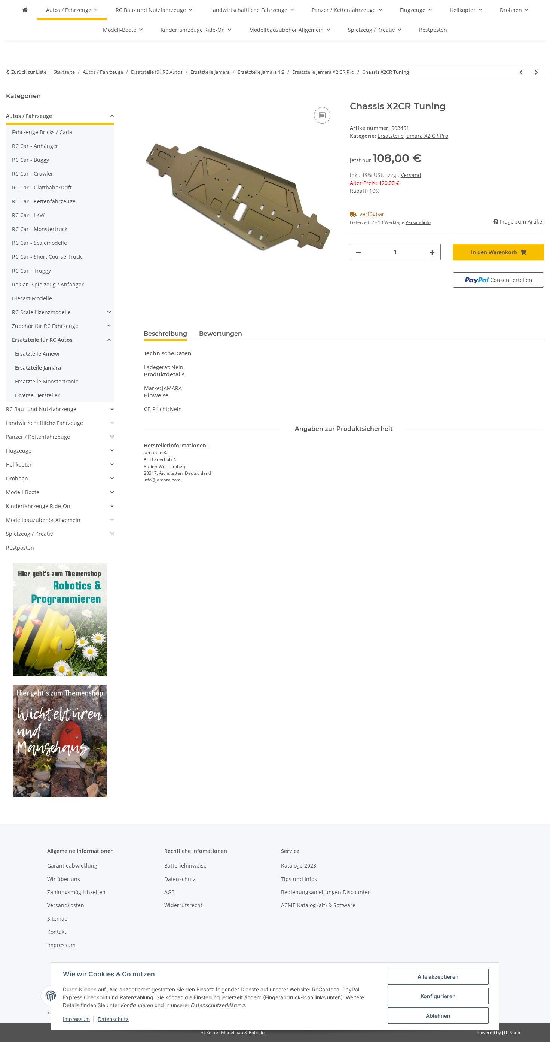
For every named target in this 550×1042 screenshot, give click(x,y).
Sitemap (57, 918)
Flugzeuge (18, 450)
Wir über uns (63, 878)
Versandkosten (65, 905)
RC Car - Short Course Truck (47, 256)
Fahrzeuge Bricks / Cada (42, 132)
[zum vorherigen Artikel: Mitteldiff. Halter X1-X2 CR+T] (521, 72)
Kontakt (56, 931)
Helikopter (19, 464)
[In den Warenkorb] (150, 97)
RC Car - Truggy (31, 270)
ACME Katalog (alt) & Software (318, 905)
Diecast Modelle (32, 298)
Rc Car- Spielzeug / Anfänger (48, 284)
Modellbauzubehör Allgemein (43, 519)
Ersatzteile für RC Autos (42, 339)
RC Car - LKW (28, 215)
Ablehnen (438, 1015)
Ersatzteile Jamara (38, 367)
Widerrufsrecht (183, 905)
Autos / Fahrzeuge (29, 115)
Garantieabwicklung (72, 865)
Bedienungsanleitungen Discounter (325, 892)
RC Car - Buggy (30, 159)
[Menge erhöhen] (432, 252)
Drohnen (17, 478)
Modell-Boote (22, 492)
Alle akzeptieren (438, 976)
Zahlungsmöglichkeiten (76, 892)
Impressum (76, 1019)
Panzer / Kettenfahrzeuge (38, 436)
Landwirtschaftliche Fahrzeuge (44, 422)
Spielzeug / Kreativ (29, 533)
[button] (60, 117)
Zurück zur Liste (28, 72)
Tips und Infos (299, 878)
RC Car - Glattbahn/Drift (42, 187)
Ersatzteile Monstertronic (46, 381)
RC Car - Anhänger (35, 145)
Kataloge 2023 (298, 865)
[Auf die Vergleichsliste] (322, 115)
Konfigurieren (438, 996)
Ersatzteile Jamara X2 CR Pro (413, 135)
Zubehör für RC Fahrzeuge (45, 325)
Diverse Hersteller (37, 395)
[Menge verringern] (358, 252)
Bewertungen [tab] (220, 333)
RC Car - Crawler (32, 173)
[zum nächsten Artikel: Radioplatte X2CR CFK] (536, 72)
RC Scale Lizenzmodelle (41, 312)
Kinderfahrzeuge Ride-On (38, 506)
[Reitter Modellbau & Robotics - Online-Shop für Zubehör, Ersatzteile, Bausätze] (25, 10)
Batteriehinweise (185, 865)
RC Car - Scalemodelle (39, 242)
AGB (169, 892)
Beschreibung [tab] (165, 333)
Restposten (20, 547)
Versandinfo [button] (418, 222)
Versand (411, 175)
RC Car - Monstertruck (39, 229)
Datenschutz (113, 1019)
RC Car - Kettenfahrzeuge (44, 201)
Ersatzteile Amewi (37, 353)
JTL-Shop (511, 1032)
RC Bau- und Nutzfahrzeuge (41, 409)
